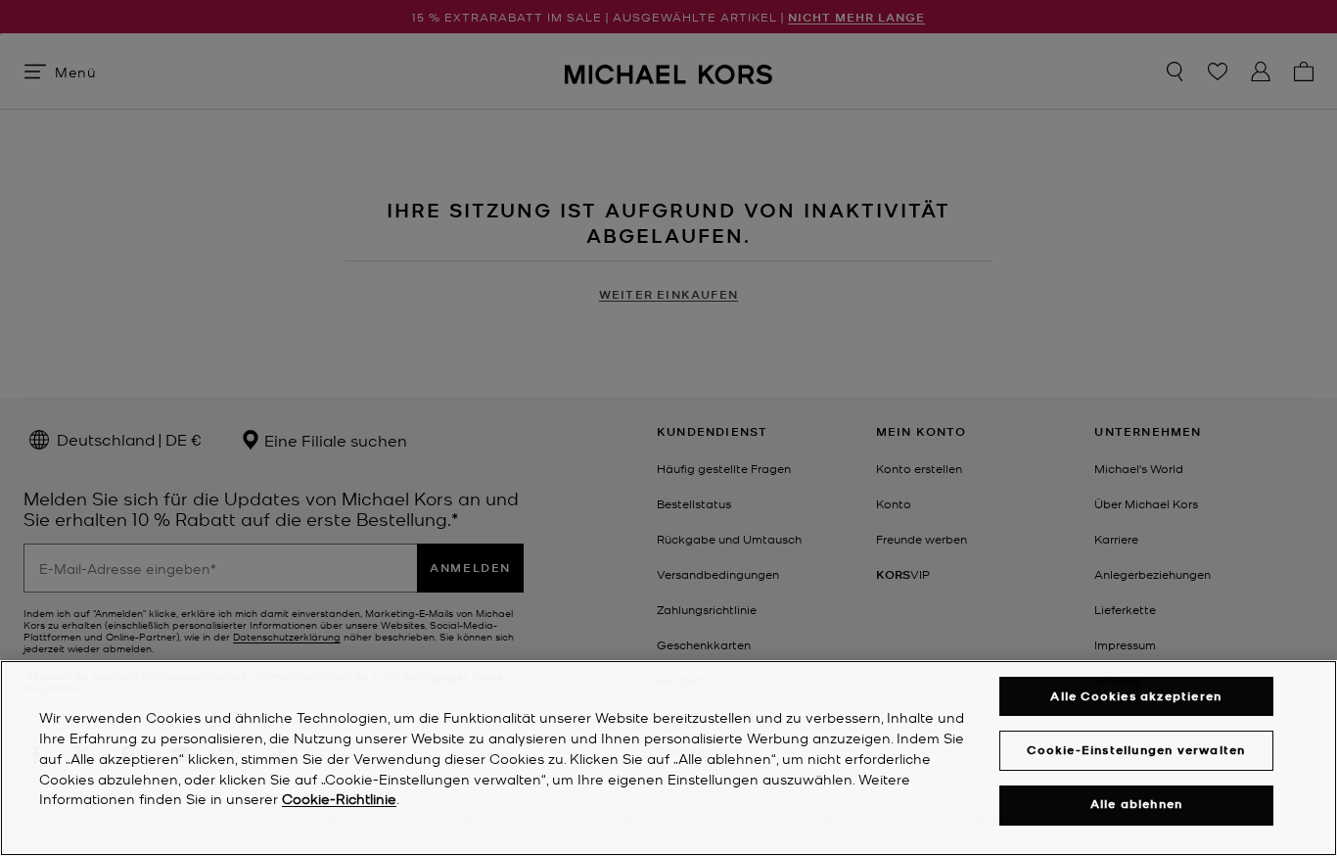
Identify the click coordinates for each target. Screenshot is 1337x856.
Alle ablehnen (1136, 804)
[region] (668, 758)
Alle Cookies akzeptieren (1136, 696)
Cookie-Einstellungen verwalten (1136, 749)
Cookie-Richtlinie (339, 799)
